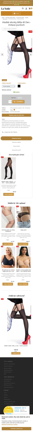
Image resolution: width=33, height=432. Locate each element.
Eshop (3, 17)
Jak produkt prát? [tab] (16, 150)
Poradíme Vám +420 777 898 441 (10, 132)
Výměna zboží (7, 381)
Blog (5, 374)
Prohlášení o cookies (8, 404)
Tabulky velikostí (8, 372)
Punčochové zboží (20, 17)
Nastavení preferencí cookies (10, 424)
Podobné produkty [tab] (16, 138)
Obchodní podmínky (8, 387)
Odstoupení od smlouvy (9, 383)
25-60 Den (4, 80)
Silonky (26, 17)
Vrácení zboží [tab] (16, 146)
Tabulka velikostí (6, 90)
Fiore (11, 110)
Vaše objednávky (8, 379)
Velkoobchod (7, 399)
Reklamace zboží (8, 385)
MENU (17, 13)
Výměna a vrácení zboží (9, 364)
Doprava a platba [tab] (16, 142)
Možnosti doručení (8, 370)
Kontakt (6, 395)
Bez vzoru (5, 19)
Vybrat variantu (8, 194)
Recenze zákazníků (8, 366)
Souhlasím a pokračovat (16, 428)
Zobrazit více (15, 353)
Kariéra (5, 397)
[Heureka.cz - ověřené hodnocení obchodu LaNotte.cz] (16, 411)
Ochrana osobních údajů (9, 401)
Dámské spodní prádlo (10, 17)
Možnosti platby (7, 368)
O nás (5, 392)
